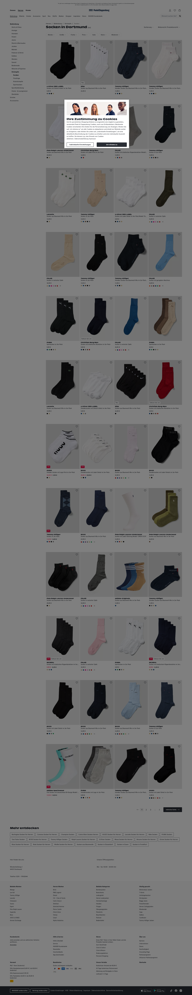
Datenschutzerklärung (81, 139)
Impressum (92, 139)
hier (84, 136)
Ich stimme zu (111, 144)
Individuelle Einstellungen (80, 144)
